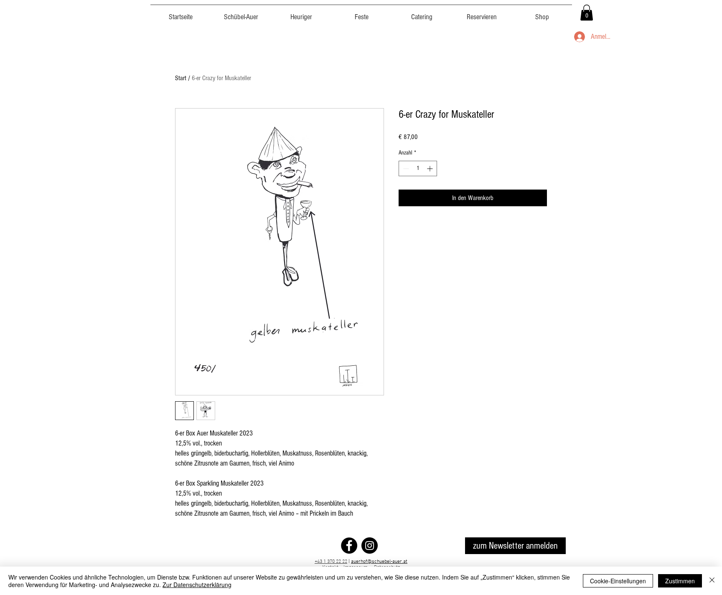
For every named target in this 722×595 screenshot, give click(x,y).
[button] (586, 12)
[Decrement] (405, 168)
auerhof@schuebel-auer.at (379, 562)
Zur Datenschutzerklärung (197, 584)
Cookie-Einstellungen (618, 581)
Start (180, 78)
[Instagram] (369, 545)
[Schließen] (712, 580)
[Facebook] (349, 545)
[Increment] (430, 168)
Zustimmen (680, 581)
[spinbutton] (417, 168)
